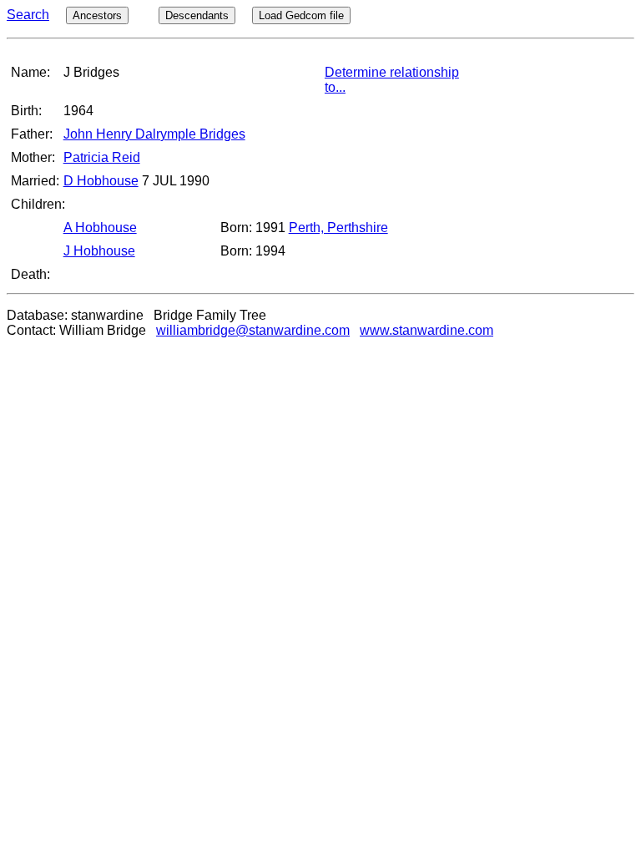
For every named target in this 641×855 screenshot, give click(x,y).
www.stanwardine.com (426, 330)
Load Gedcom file (301, 15)
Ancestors (97, 15)
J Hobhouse (99, 251)
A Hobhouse (100, 227)
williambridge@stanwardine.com (253, 330)
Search (28, 15)
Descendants (197, 15)
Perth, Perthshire (338, 227)
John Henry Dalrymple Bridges (154, 134)
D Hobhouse (101, 181)
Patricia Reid (101, 157)
